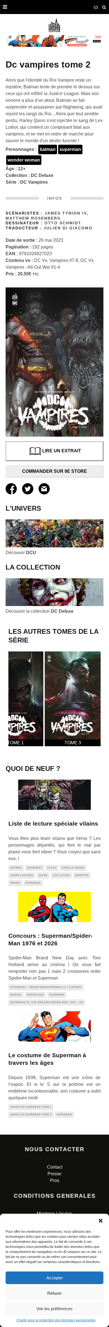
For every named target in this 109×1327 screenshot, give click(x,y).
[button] (100, 1221)
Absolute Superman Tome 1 (30, 1107)
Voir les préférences (54, 1308)
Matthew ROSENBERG (33, 218)
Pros (54, 1180)
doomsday (34, 868)
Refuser (54, 1293)
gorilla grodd (73, 868)
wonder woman (24, 160)
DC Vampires (34, 182)
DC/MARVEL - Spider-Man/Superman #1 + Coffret (46, 987)
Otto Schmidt (62, 223)
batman (48, 149)
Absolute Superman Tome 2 (30, 1114)
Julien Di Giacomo (68, 228)
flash (52, 868)
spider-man (35, 995)
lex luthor (61, 875)
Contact (54, 1167)
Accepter (54, 1277)
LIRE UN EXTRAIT (61, 450)
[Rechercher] (104, 7)
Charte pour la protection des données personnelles (56, 1320)
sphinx (15, 883)
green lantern (21, 875)
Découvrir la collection (40, 611)
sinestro (82, 875)
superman (70, 149)
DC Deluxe (42, 175)
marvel (16, 995)
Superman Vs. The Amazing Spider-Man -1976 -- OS (46, 1002)
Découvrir (21, 552)
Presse (54, 1173)
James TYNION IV (65, 213)
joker (43, 875)
